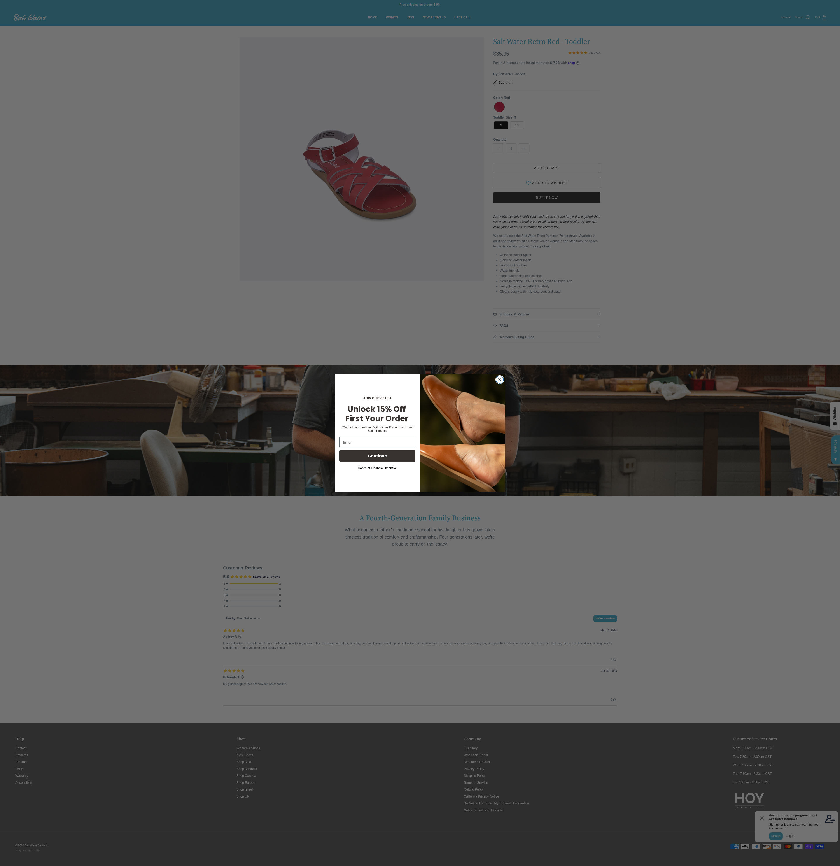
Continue (377, 455)
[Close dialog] (500, 379)
